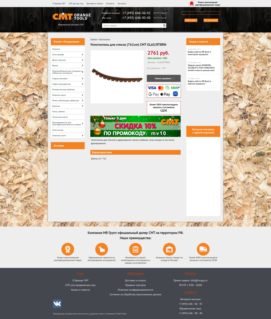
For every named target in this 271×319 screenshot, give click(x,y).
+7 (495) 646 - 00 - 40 (190, 313)
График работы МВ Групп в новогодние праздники (199, 53)
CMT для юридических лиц (80, 285)
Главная (93, 39)
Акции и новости (198, 41)
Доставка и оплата (95, 3)
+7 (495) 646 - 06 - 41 (190, 303)
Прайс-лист (191, 20)
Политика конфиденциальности (135, 289)
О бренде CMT (59, 3)
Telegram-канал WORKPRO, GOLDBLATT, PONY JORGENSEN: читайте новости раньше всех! (201, 68)
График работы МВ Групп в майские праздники (199, 82)
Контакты (122, 3)
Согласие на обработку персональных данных (135, 294)
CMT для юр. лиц (76, 3)
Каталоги (110, 3)
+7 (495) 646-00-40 (136, 18)
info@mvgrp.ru (199, 280)
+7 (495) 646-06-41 (136, 13)
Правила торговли (135, 285)
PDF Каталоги (211, 20)
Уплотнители (104, 39)
